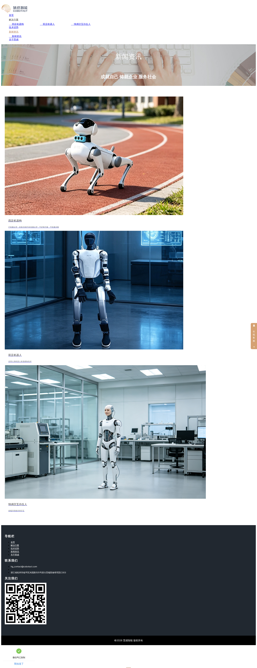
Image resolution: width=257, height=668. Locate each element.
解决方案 (13, 19)
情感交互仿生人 (82, 24)
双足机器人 (49, 24)
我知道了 (19, 663)
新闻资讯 (13, 31)
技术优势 (13, 27)
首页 (11, 15)
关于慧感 (13, 39)
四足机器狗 (18, 24)
